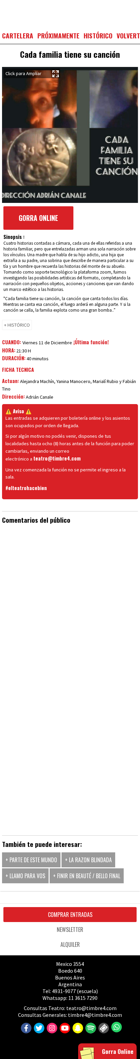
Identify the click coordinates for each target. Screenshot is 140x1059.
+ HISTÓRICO (17, 325)
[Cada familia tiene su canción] (70, 135)
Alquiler (70, 944)
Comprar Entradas (70, 914)
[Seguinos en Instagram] (51, 1028)
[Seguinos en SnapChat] (77, 1028)
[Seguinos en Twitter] (38, 1028)
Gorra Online (38, 218)
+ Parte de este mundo (31, 860)
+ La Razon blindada (88, 860)
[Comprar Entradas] (103, 1028)
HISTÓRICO (98, 35)
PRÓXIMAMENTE (58, 35)
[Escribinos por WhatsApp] (116, 1027)
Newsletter (70, 929)
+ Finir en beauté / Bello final (86, 876)
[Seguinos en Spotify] (90, 1028)
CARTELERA (17, 35)
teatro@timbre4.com (57, 458)
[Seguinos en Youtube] (64, 1028)
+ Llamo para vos (25, 876)
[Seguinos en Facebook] (25, 1028)
